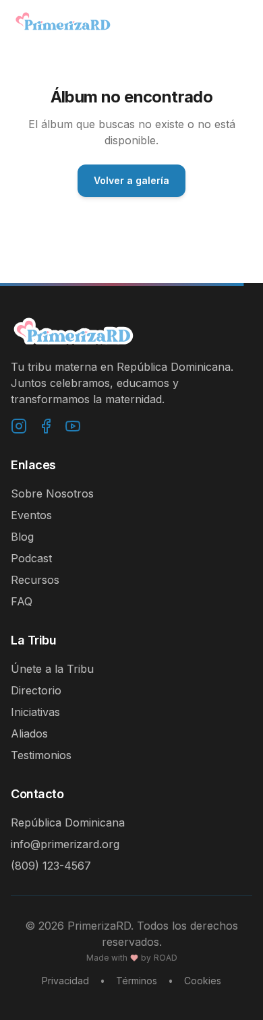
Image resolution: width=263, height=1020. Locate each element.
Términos (136, 980)
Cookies (202, 980)
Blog (22, 536)
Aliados (29, 733)
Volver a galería (131, 180)
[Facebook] (46, 426)
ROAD (165, 958)
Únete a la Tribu (52, 669)
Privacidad (65, 980)
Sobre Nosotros (52, 493)
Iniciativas (35, 712)
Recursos (35, 580)
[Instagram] (19, 426)
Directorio (36, 690)
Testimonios (41, 755)
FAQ (21, 601)
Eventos (31, 515)
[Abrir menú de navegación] (238, 21)
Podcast (31, 558)
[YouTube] (73, 426)
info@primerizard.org (65, 844)
